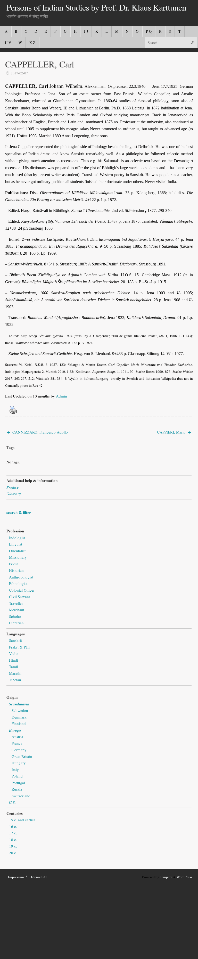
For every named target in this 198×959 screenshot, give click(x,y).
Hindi (13, 660)
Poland (17, 776)
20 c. (13, 852)
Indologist (17, 537)
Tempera (166, 877)
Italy (15, 769)
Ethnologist (18, 583)
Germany (19, 749)
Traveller (16, 603)
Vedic (13, 653)
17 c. (13, 832)
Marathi (15, 673)
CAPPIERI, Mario (172, 432)
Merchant (16, 609)
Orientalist (17, 550)
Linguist (15, 544)
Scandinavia (19, 704)
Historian (16, 570)
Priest (13, 563)
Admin (61, 396)
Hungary (19, 762)
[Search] (192, 42)
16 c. (13, 826)
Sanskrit (15, 640)
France (17, 743)
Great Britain (22, 756)
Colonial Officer (22, 590)
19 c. (13, 846)
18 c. (13, 839)
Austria (17, 736)
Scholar (15, 616)
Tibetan (15, 679)
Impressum (16, 877)
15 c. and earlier (22, 819)
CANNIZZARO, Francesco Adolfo (39, 432)
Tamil (13, 666)
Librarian (16, 622)
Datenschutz (38, 877)
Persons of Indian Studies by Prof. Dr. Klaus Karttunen (96, 7)
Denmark (19, 717)
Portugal (18, 782)
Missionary (18, 557)
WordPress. (185, 877)
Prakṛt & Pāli (19, 647)
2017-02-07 (19, 73)
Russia (17, 789)
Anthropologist (21, 577)
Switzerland (21, 795)
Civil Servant (19, 596)
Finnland (19, 723)
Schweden (20, 710)
